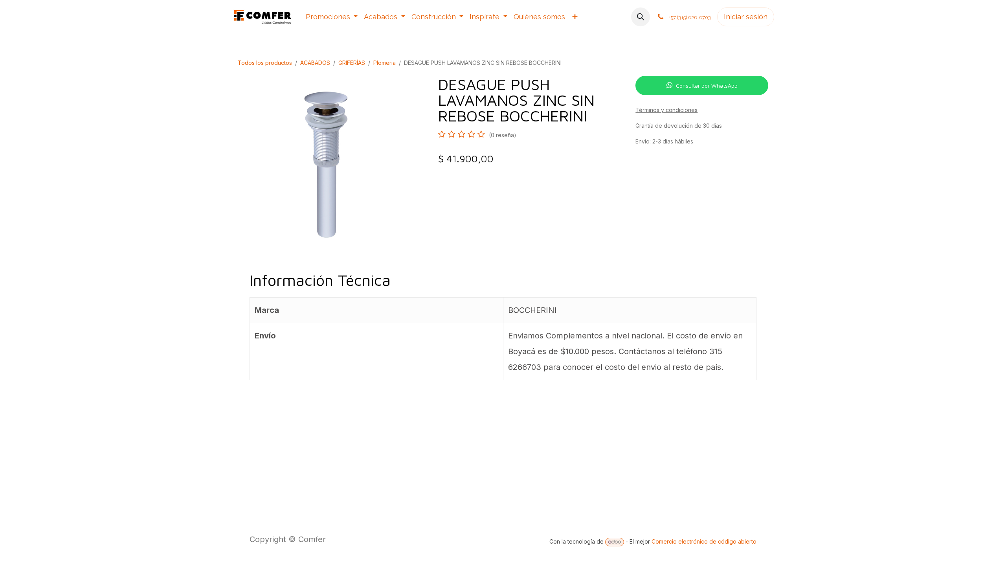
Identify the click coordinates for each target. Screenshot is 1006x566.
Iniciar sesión (745, 17)
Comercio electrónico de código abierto (704, 541)
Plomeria (384, 62)
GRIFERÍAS (351, 62)
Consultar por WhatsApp (707, 85)
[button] (640, 16)
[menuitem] (332, 17)
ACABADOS (315, 62)
